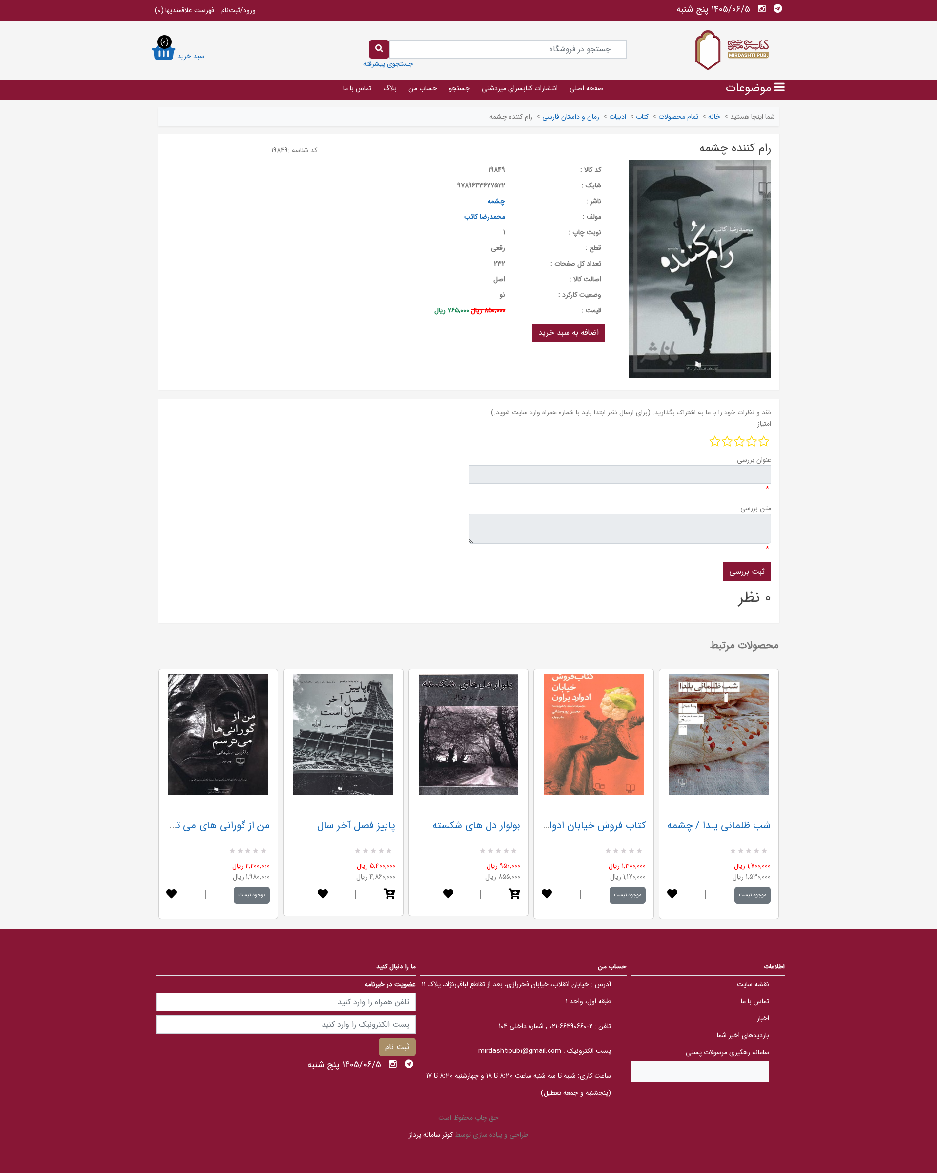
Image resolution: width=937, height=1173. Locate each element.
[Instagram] (762, 8)
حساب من (422, 88)
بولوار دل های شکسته (476, 826)
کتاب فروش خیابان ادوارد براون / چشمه (563, 826)
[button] (389, 895)
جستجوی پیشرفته (388, 64)
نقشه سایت (753, 984)
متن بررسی (755, 508)
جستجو (459, 88)
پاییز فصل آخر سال (356, 826)
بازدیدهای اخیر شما (743, 1035)
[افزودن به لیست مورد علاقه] (171, 895)
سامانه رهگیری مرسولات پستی (727, 1052)
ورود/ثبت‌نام (238, 10)
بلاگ (390, 88)
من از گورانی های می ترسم (215, 826)
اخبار (763, 1018)
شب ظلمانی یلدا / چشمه (719, 826)
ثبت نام (397, 1047)
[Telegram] (778, 8)
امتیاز (764, 423)
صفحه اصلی (586, 88)
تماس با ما (357, 88)
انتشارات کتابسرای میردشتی (520, 88)
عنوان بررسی (754, 459)
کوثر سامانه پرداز (431, 1135)
